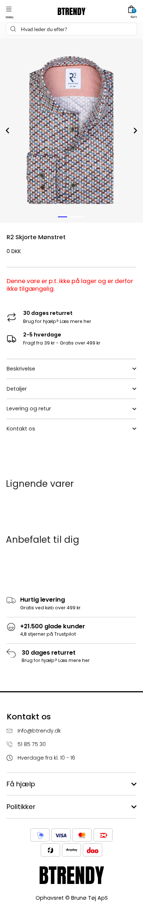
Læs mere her (75, 321)
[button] (9, 9)
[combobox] (71, 29)
